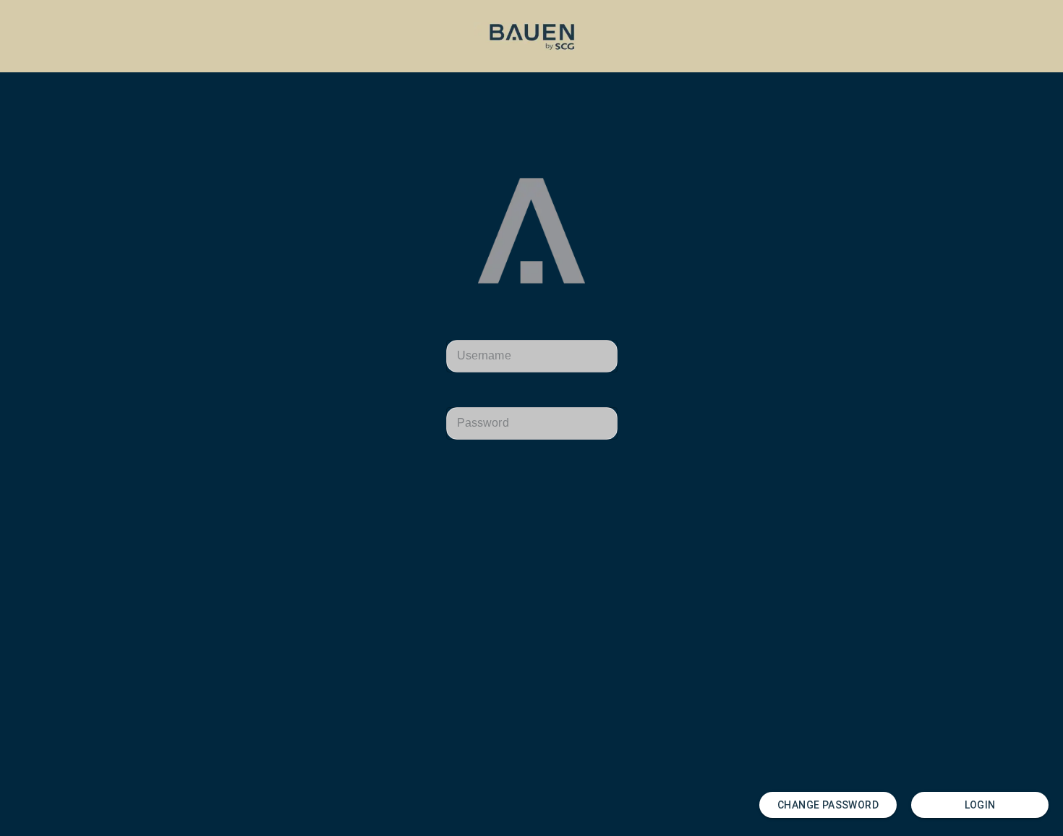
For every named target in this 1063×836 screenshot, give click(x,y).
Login (980, 805)
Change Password (828, 805)
